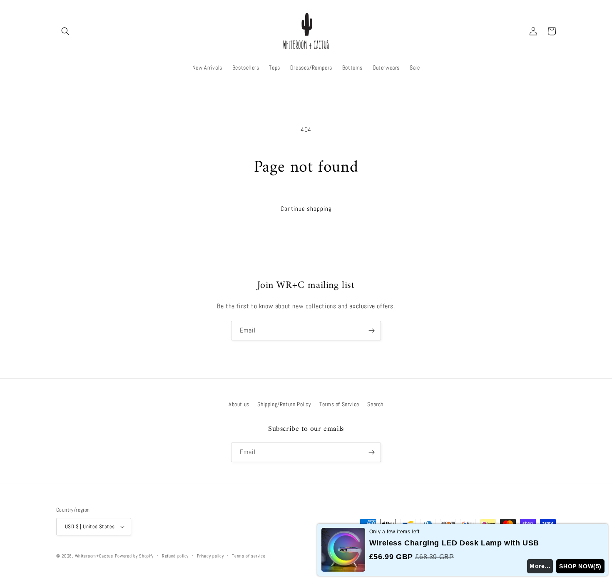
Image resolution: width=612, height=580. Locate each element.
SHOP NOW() (580, 566)
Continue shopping (306, 208)
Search (375, 404)
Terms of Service (339, 404)
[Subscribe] (371, 330)
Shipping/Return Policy (284, 404)
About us (239, 404)
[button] (65, 31)
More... (540, 565)
